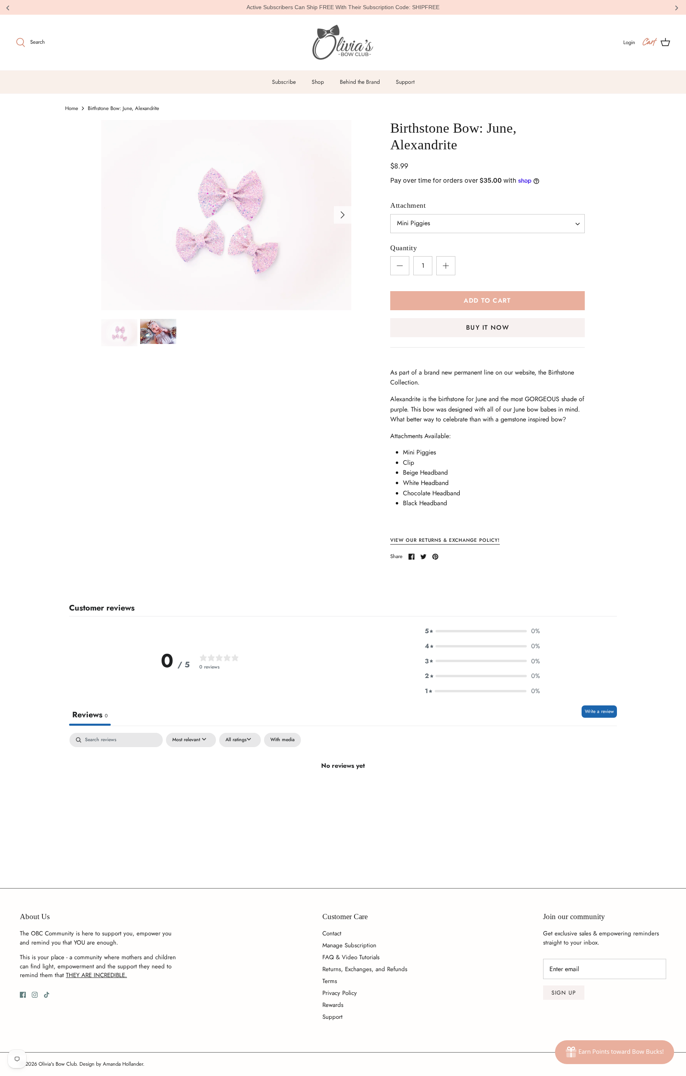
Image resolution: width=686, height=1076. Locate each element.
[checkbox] (282, 740)
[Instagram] (35, 995)
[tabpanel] (343, 792)
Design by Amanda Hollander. (112, 1064)
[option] (226, 215)
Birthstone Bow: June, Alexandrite (123, 108)
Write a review (599, 711)
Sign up (563, 993)
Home (71, 108)
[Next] (342, 215)
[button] (482, 631)
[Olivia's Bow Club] (343, 43)
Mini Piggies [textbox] (413, 223)
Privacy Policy (339, 993)
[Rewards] (614, 1052)
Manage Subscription (349, 945)
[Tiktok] (47, 995)
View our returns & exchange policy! (445, 540)
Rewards (332, 1005)
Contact (331, 933)
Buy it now (487, 327)
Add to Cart (487, 300)
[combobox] (487, 223)
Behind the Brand (360, 82)
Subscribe (284, 82)
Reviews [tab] (90, 715)
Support (405, 82)
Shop (318, 82)
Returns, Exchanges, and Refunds (364, 969)
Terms (329, 981)
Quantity (403, 248)
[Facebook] (23, 995)
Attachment (408, 205)
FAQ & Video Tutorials (351, 957)
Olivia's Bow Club (57, 1064)
